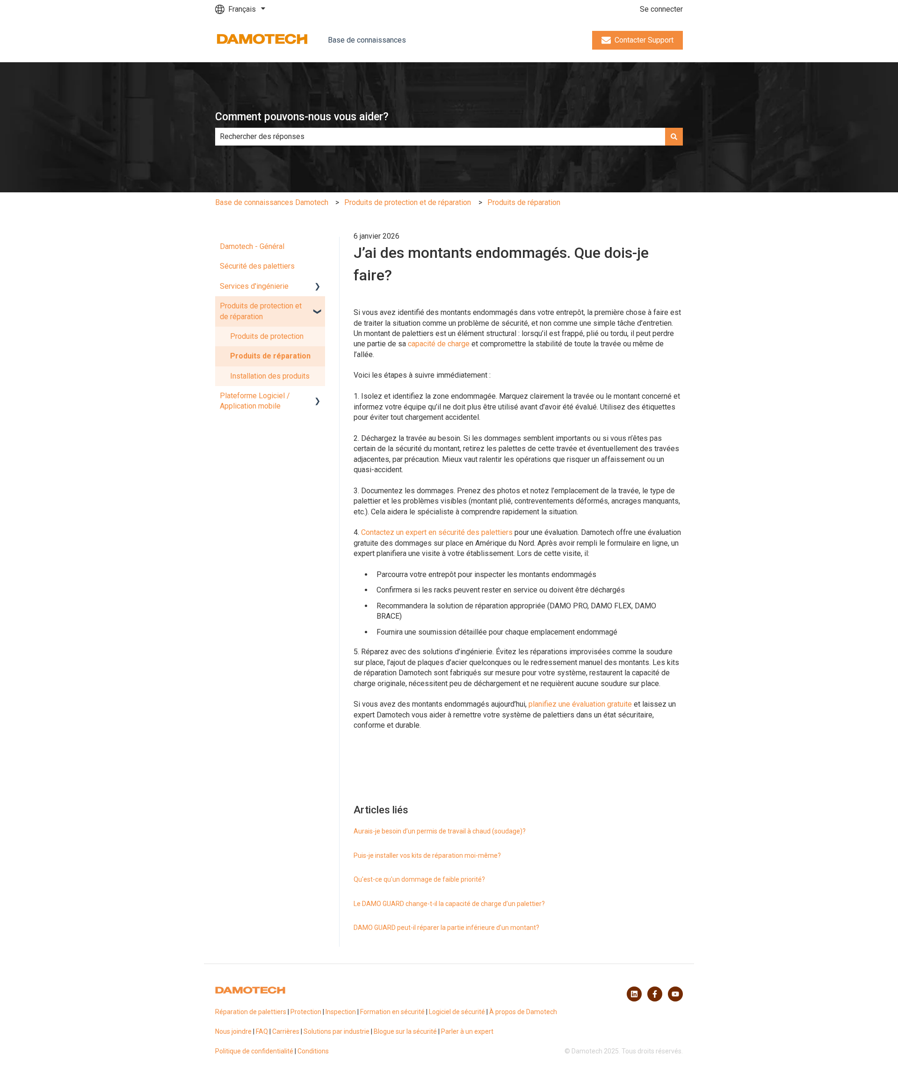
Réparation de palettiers (250, 1012)
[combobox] (440, 137)
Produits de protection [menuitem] (267, 336)
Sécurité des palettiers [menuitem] (257, 266)
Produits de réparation (523, 202)
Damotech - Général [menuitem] (252, 246)
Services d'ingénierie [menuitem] (254, 286)
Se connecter (661, 9)
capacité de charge (439, 343)
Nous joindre (233, 1031)
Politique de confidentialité (254, 1051)
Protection (305, 1012)
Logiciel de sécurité (457, 1012)
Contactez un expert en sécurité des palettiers (437, 532)
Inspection (341, 1012)
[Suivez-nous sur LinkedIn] (634, 994)
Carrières (285, 1031)
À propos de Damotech (523, 1012)
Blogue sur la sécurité (405, 1031)
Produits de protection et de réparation (407, 202)
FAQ (262, 1031)
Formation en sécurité (392, 1012)
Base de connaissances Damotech (271, 202)
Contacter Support (644, 40)
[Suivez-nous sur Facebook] (654, 994)
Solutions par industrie (336, 1031)
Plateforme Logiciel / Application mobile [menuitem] (255, 400)
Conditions (313, 1051)
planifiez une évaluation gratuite (580, 704)
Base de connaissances (367, 40)
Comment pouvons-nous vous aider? (302, 116)
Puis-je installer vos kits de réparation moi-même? (427, 855)
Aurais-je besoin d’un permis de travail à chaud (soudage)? (440, 831)
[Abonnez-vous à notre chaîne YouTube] (675, 994)
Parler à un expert (467, 1031)
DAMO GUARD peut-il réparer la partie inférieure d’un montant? (446, 927)
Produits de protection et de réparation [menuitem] (261, 311)
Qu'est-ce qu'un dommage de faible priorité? (419, 879)
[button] (317, 287)
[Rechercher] (674, 137)
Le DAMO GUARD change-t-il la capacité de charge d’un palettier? (449, 903)
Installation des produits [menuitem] (270, 376)
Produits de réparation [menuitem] (270, 355)
